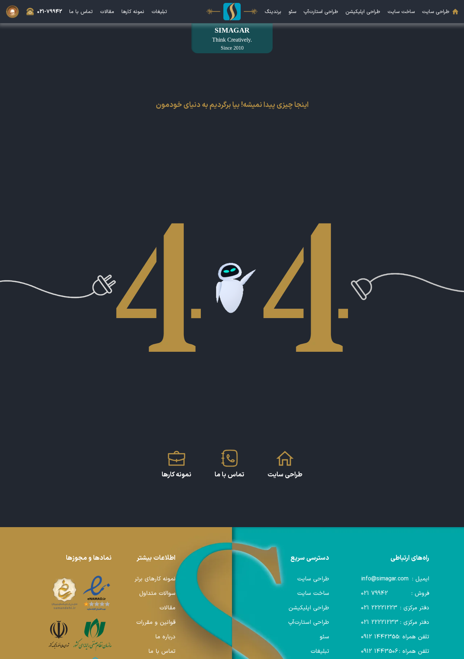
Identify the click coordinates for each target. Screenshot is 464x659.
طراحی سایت (436, 12)
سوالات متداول (157, 593)
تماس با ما (81, 12)
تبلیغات (159, 12)
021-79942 (49, 12)
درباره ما (165, 637)
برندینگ (273, 12)
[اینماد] (97, 593)
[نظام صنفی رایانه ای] (92, 634)
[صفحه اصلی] (231, 11)
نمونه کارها (132, 12)
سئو (292, 12)
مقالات (107, 12)
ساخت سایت (401, 12)
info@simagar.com (385, 579)
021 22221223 (379, 608)
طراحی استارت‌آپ (320, 12)
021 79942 (374, 593)
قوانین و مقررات (155, 622)
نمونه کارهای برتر (154, 579)
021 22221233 (379, 622)
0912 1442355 (380, 637)
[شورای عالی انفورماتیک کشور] (58, 635)
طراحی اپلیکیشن (362, 12)
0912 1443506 (379, 651)
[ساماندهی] (64, 593)
